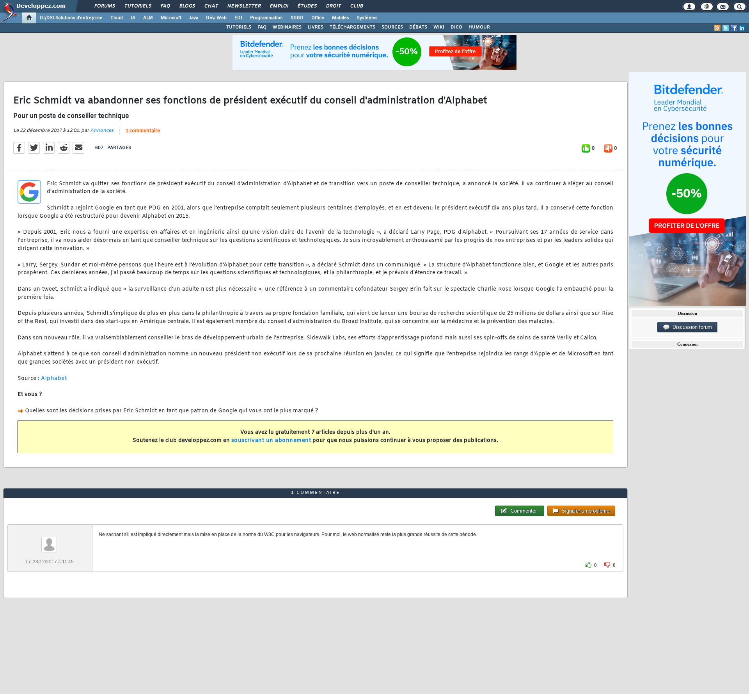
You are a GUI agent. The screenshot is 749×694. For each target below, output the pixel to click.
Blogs (186, 6)
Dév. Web (216, 18)
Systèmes (367, 18)
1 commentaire (143, 131)
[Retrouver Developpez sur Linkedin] (742, 28)
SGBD (297, 18)
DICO (456, 27)
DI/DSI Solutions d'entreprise (71, 18)
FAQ (165, 6)
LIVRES (315, 27)
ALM (148, 18)
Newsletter (243, 6)
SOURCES (392, 27)
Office (317, 18)
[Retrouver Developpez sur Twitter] (725, 28)
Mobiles (340, 18)
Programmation (266, 18)
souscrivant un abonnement (271, 440)
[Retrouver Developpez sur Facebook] (734, 28)
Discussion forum (690, 327)
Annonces (102, 131)
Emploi (279, 6)
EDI (238, 18)
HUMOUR (479, 27)
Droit (333, 6)
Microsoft (171, 18)
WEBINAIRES (287, 27)
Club (356, 6)
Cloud (116, 18)
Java (193, 18)
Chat (210, 6)
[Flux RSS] (717, 28)
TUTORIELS (238, 27)
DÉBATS (418, 27)
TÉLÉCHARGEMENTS (352, 27)
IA (133, 18)
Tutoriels (137, 6)
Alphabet (54, 378)
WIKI (438, 27)
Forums (104, 6)
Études (306, 6)
